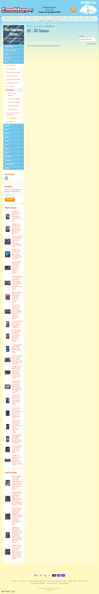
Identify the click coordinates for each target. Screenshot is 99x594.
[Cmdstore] (17, 10)
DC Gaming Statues (14, 102)
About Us (15, 581)
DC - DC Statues (38, 26)
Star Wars (92, 18)
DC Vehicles (10, 86)
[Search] (73, 9)
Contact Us (22, 581)
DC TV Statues (12, 109)
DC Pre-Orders (11, 65)
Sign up (91, 2)
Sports (84, 18)
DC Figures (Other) (12, 83)
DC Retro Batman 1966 (13, 79)
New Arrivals (7, 18)
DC (40, 18)
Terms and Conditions (38, 583)
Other (58, 20)
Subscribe (10, 199)
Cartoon (34, 18)
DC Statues (14, 90)
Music (68, 18)
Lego (51, 18)
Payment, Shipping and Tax (37, 581)
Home (29, 26)
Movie (63, 18)
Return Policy (83, 581)
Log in (84, 2)
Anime (27, 18)
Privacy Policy (72, 581)
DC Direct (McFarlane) (13, 72)
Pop (74, 18)
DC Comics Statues (14, 99)
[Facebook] (6, 178)
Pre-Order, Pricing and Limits (57, 581)
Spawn (78, 18)
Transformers (51, 20)
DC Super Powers (12, 76)
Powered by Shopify (49, 590)
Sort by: (81, 36)
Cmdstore (49, 588)
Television (42, 20)
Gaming (46, 18)
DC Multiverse (14, 69)
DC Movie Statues (13, 106)
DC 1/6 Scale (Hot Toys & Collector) (13, 114)
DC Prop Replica (11, 118)
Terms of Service (52, 583)
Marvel (57, 18)
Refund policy (63, 583)
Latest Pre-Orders (17, 18)
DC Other (9, 122)
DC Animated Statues (12, 94)
